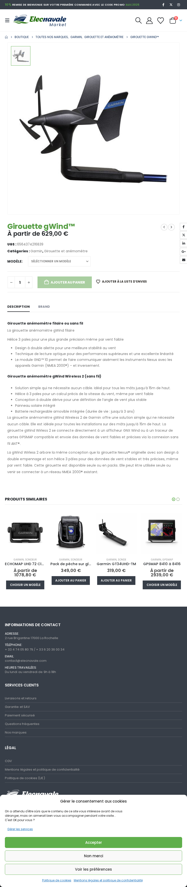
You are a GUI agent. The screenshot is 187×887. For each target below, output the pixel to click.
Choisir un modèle (25, 585)
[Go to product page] (25, 533)
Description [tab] (18, 306)
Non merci (93, 855)
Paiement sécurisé (20, 715)
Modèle (14, 261)
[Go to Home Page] (6, 37)
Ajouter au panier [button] (70, 580)
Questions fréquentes (22, 724)
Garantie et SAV (17, 706)
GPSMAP (167, 559)
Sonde (122, 559)
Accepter (93, 842)
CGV (8, 761)
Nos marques (16, 732)
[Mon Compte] (149, 20)
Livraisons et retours (21, 698)
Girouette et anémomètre (66, 251)
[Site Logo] (37, 20)
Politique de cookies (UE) (25, 778)
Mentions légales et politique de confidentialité (108, 880)
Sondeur (31, 559)
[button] (9, 20)
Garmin (36, 251)
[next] (171, 227)
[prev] (164, 227)
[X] (171, 4)
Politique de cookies (56, 880)
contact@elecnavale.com (26, 660)
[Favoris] (161, 20)
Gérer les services (20, 829)
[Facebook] (163, 4)
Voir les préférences (93, 869)
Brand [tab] (44, 306)
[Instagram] (179, 4)
